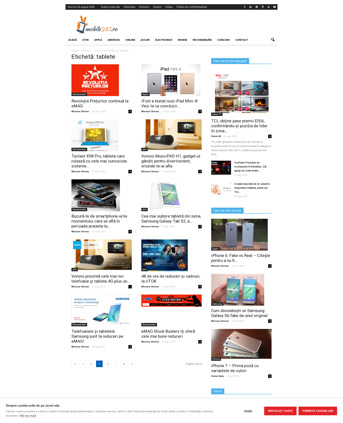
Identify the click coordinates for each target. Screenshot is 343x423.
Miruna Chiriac (80, 111)
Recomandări (202, 40)
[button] (272, 40)
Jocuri (145, 40)
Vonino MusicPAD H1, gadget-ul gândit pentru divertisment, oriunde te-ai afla (170, 161)
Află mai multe (27, 415)
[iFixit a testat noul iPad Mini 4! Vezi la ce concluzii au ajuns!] (171, 80)
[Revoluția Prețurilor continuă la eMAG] (101, 80)
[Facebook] (245, 7)
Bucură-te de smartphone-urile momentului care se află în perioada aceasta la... (99, 221)
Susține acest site (110, 7)
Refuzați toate (280, 410)
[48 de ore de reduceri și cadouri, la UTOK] (171, 255)
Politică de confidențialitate (191, 7)
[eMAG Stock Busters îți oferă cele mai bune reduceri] (171, 301)
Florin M (216, 136)
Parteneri (144, 7)
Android (114, 40)
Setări (248, 410)
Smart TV (216, 114)
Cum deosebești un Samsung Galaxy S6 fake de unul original (239, 313)
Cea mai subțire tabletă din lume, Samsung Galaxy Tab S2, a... (171, 219)
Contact (241, 40)
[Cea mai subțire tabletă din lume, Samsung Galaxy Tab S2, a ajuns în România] (171, 195)
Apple (98, 40)
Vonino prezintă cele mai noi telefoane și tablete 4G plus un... (100, 279)
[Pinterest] (263, 7)
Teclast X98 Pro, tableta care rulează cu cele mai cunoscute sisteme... (99, 161)
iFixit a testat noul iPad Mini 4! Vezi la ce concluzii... (169, 103)
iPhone (216, 359)
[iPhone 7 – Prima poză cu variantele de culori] (241, 344)
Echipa (169, 7)
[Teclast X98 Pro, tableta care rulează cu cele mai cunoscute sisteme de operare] (101, 135)
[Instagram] (257, 7)
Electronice (163, 40)
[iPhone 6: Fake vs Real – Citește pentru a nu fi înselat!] (241, 235)
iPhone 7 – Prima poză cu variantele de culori (235, 368)
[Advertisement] (204, 24)
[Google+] (251, 7)
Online (130, 40)
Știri (85, 40)
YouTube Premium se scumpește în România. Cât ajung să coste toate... (250, 166)
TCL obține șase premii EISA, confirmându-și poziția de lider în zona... (239, 126)
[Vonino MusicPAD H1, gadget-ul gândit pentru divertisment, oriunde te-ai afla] (171, 134)
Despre (157, 7)
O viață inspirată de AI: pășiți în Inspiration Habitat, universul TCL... (252, 187)
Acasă (72, 40)
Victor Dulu (217, 375)
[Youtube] (274, 7)
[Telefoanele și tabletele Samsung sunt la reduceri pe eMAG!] (101, 310)
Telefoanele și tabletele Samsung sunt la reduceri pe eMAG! (97, 336)
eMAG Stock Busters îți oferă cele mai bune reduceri (168, 334)
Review (182, 40)
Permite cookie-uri (318, 410)
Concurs (223, 40)
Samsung (217, 303)
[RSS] (269, 7)
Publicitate (129, 7)
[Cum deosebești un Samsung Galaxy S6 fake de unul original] (241, 290)
